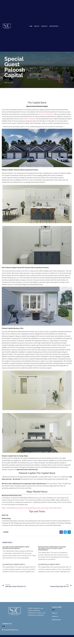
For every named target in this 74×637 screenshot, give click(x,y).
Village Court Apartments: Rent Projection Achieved (16, 547)
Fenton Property (29, 119)
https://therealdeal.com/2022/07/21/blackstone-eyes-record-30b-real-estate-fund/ (32, 508)
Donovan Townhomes (46, 114)
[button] (61, 532)
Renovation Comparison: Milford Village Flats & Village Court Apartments (52, 548)
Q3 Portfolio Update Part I (49, 564)
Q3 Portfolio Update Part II (14, 564)
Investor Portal (53, 26)
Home (30, 26)
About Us (36, 26)
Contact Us (44, 26)
